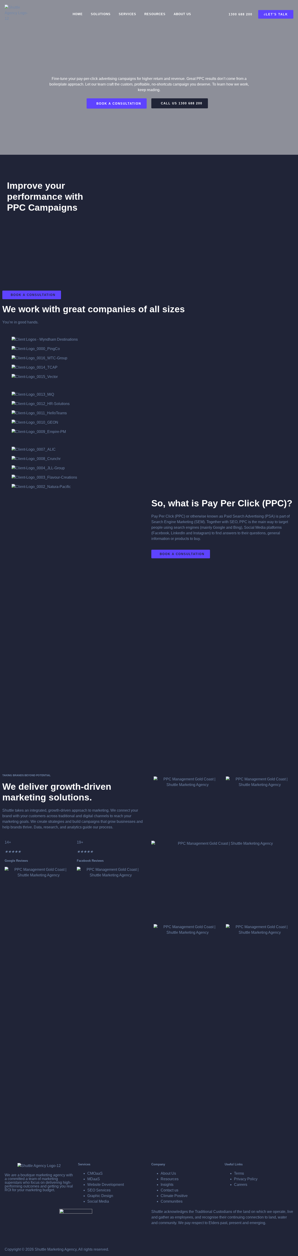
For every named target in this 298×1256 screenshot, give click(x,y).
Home (78, 14)
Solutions (101, 14)
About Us (182, 14)
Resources (155, 14)
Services (127, 14)
